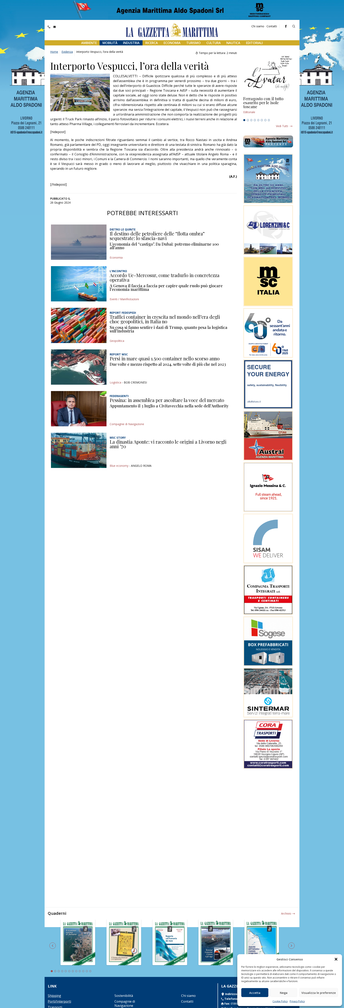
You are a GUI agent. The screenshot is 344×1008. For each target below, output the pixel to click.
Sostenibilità (123, 995)
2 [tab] (248, 120)
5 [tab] (258, 120)
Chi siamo (257, 26)
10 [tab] (83, 971)
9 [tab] (80, 971)
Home (54, 52)
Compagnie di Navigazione (127, 424)
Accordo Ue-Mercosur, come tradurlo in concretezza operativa (164, 277)
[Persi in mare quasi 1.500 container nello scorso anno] (79, 367)
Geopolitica (117, 341)
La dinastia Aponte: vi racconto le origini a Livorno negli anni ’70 (168, 444)
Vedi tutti (282, 126)
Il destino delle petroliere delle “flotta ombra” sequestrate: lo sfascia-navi (157, 235)
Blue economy (119, 466)
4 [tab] (255, 120)
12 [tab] (90, 971)
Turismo (193, 43)
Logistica (115, 382)
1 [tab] (244, 120)
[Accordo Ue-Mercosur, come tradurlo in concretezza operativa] (79, 283)
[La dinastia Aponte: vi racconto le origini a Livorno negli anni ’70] (79, 450)
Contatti (272, 26)
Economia (172, 43)
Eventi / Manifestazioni (124, 299)
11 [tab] (87, 971)
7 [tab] (265, 120)
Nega (283, 993)
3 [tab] (251, 120)
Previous (52, 945)
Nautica (233, 43)
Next (291, 945)
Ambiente (89, 43)
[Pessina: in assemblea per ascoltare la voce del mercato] (79, 408)
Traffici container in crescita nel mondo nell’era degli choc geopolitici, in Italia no (165, 319)
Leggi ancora (268, 107)
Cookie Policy (280, 1001)
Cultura (213, 43)
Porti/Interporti (59, 1001)
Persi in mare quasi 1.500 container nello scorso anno (165, 358)
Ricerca (151, 43)
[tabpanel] (268, 107)
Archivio (286, 913)
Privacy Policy (297, 1001)
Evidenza (67, 52)
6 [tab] (262, 120)
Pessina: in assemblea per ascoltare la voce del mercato (167, 400)
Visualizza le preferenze (318, 993)
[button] (336, 959)
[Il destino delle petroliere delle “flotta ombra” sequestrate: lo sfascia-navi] (79, 242)
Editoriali (254, 43)
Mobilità (110, 43)
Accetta (254, 993)
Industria (131, 43)
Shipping (54, 995)
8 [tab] (269, 120)
